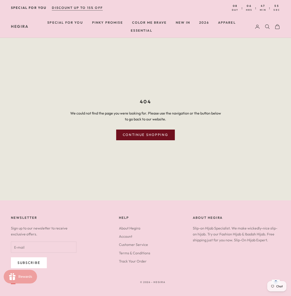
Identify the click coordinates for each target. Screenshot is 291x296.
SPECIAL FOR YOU (65, 22)
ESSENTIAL (141, 30)
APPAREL (227, 22)
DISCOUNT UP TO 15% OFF (77, 8)
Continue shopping (145, 135)
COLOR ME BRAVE (149, 22)
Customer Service (133, 244)
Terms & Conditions (134, 253)
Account (125, 236)
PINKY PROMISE (107, 22)
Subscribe (29, 262)
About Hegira (129, 228)
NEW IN (183, 22)
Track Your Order (133, 261)
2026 (204, 22)
